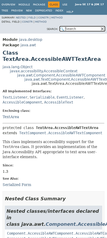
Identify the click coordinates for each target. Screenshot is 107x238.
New (29, 10)
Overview (8, 4)
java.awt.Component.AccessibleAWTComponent (61, 75)
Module (24, 4)
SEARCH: (52, 29)
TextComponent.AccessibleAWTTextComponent (60, 133)
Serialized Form (17, 185)
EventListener (70, 97)
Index (59, 10)
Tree (5, 10)
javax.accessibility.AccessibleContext (43, 71)
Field (32, 17)
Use (64, 4)
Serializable (42, 97)
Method (57, 17)
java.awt (28, 45)
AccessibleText (58, 102)
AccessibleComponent (22, 102)
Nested (21, 17)
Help (69, 11)
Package (39, 4)
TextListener (15, 97)
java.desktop (30, 39)
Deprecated (43, 10)
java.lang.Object (17, 67)
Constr (43, 17)
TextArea (11, 117)
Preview (17, 10)
